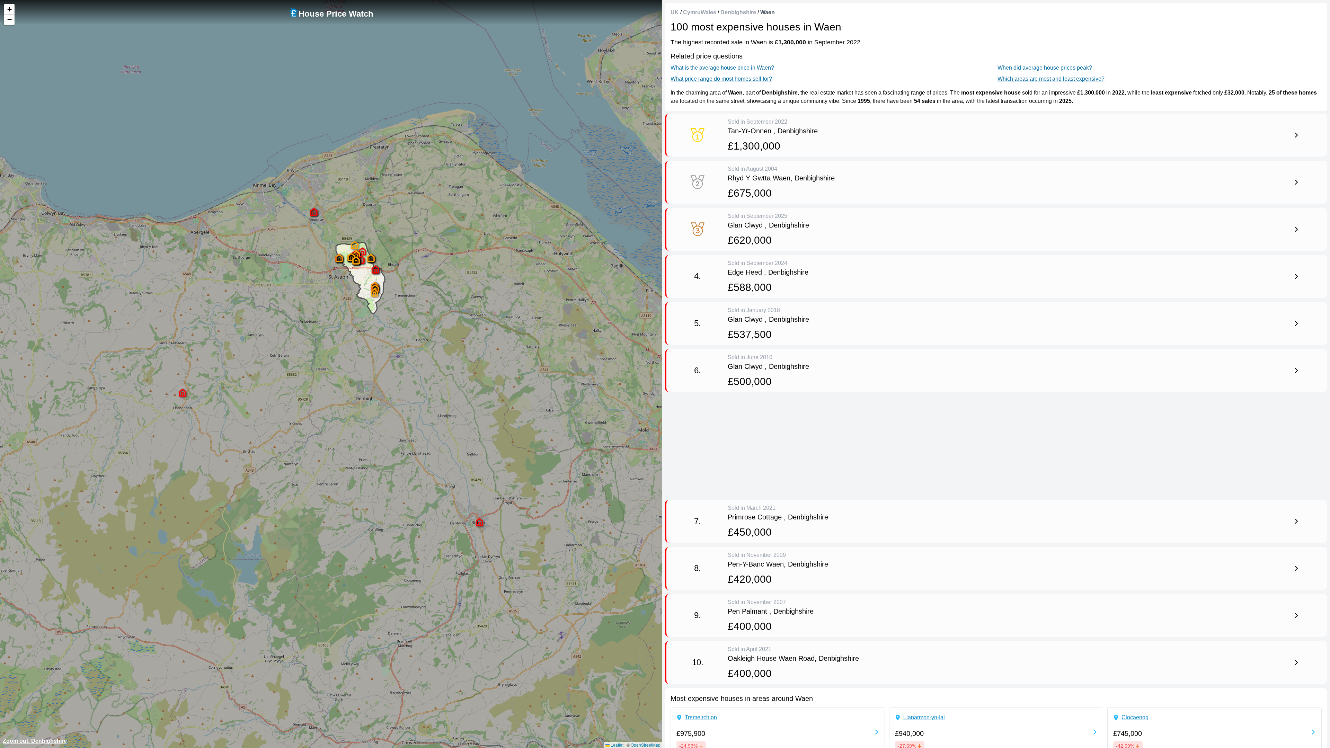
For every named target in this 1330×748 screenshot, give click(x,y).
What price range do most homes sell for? (721, 79)
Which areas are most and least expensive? (1051, 79)
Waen (767, 12)
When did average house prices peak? (1045, 68)
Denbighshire (738, 12)
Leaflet (616, 745)
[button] (375, 269)
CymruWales (699, 12)
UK (675, 12)
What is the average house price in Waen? (722, 68)
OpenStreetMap (645, 745)
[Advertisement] (873, 444)
